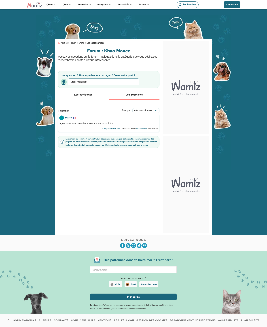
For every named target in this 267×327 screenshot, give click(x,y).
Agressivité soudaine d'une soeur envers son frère (86, 123)
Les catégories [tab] (83, 94)
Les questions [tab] (134, 94)
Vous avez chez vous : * (133, 278)
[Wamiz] (34, 5)
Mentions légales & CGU (115, 320)
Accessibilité (228, 320)
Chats (81, 43)
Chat (133, 284)
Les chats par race (95, 43)
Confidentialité (83, 320)
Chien (118, 284)
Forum (73, 43)
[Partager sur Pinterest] (144, 245)
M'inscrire (133, 297)
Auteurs (45, 320)
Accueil (64, 43)
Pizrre (68, 117)
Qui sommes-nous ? (22, 320)
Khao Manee (141, 129)
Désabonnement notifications (193, 320)
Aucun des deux (148, 284)
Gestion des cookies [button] (151, 320)
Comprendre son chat (111, 129)
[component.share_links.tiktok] (139, 245)
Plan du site (250, 320)
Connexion (232, 4)
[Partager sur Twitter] (128, 245)
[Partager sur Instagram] (133, 245)
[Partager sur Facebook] (122, 245)
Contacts (61, 320)
